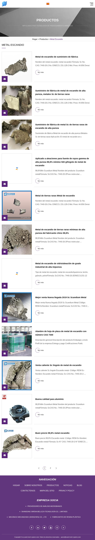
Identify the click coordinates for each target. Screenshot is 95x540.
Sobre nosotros (33, 485)
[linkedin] (38, 527)
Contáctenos (28, 491)
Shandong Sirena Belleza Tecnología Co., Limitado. (44, 511)
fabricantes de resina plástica (66, 517)
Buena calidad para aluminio (49, 399)
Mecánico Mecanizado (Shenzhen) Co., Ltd (27, 517)
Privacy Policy (66, 491)
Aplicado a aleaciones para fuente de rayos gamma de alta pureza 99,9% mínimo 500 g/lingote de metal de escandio (62, 162)
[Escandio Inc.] (4, 4)
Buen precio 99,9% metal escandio (52, 433)
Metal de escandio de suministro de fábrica (56, 57)
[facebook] (32, 527)
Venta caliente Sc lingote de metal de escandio (58, 365)
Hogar (34, 39)
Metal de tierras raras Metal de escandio (55, 196)
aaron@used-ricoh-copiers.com (71, 537)
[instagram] (57, 527)
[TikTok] (63, 527)
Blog (79, 485)
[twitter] (44, 527)
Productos (44, 39)
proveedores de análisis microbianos (44, 506)
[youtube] (51, 527)
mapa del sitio (47, 491)
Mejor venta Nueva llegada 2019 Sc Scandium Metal (60, 297)
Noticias (67, 485)
